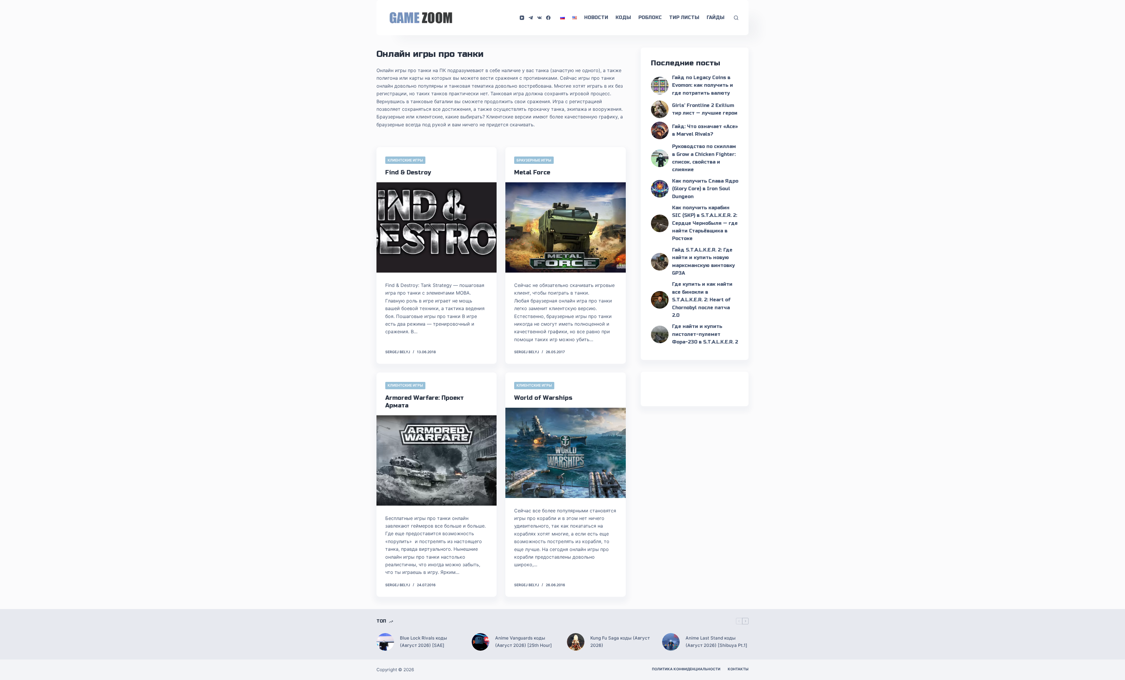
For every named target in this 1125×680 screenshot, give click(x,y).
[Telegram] (531, 18)
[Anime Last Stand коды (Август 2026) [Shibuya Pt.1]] (671, 642)
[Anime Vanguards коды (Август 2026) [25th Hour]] (480, 642)
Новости (596, 17)
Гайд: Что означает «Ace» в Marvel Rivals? (705, 130)
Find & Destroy (408, 172)
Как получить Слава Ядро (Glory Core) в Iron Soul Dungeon (705, 188)
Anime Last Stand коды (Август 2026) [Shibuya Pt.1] (716, 641)
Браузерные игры (534, 160)
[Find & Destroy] (436, 227)
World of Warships (543, 398)
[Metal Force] (565, 227)
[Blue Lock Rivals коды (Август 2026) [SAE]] (385, 642)
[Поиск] (736, 18)
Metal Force (532, 172)
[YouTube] (522, 18)
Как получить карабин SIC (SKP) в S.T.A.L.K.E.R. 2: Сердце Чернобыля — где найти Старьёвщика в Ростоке (705, 223)
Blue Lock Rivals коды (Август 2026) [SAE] (423, 641)
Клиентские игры (405, 160)
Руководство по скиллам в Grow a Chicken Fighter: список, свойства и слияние (704, 158)
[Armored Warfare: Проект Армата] (436, 460)
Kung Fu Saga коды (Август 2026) (620, 641)
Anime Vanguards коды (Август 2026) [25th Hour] (523, 641)
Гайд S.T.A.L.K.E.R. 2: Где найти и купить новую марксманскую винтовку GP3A (703, 261)
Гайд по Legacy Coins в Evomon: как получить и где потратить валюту (702, 85)
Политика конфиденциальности (686, 669)
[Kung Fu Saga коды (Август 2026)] (575, 642)
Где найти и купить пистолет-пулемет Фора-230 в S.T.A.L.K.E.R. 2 (705, 334)
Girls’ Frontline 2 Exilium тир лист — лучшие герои (704, 109)
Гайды (716, 17)
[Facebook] (548, 18)
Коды (623, 17)
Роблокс (650, 17)
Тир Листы (684, 17)
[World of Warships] (565, 453)
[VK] (539, 18)
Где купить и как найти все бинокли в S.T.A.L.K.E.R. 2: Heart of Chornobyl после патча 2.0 (702, 299)
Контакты (738, 669)
